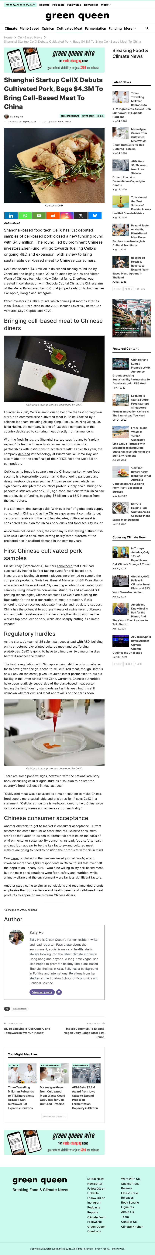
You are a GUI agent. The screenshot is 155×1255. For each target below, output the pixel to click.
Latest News (95, 1179)
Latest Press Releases (129, 1195)
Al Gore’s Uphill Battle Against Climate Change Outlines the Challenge (131, 644)
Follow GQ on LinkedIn (96, 1191)
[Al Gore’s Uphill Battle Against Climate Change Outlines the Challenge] (120, 641)
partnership (79, 674)
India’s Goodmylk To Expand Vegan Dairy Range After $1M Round (84, 1033)
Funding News (80, 1065)
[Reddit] (53, 215)
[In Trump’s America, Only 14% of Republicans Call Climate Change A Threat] (120, 553)
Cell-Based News (70, 116)
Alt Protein (88, 116)
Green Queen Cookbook (96, 1229)
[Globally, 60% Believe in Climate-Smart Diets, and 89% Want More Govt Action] (120, 581)
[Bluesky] (95, 215)
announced (65, 566)
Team (125, 1217)
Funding (115, 28)
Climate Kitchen (132, 1226)
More (104, 4)
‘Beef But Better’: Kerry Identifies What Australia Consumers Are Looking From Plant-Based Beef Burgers (131, 479)
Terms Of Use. (117, 1248)
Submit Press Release (130, 1186)
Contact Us (129, 1222)
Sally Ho (36, 932)
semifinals (39, 459)
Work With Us (130, 1179)
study (20, 885)
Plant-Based (29, 28)
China (100, 116)
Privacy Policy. (102, 1248)
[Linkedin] (11, 215)
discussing (19, 781)
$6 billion (59, 496)
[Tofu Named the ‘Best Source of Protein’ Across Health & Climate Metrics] (120, 201)
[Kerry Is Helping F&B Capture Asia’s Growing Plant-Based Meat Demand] (120, 508)
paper (15, 858)
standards (46, 688)
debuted (24, 454)
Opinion (48, 28)
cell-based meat (19, 1008)
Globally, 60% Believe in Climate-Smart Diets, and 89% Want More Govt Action (131, 584)
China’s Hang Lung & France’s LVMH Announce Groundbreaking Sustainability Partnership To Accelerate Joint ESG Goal (131, 371)
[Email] (39, 215)
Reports (44, 4)
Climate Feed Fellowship (96, 1219)
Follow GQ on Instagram (96, 1200)
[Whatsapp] (25, 215)
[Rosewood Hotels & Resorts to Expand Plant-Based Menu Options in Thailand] (120, 262)
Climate (11, 28)
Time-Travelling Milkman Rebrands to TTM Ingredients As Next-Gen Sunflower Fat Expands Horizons (131, 104)
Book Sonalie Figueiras (130, 1205)
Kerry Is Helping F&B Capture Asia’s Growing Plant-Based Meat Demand (131, 511)
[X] (81, 215)
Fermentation (95, 28)
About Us (127, 1212)
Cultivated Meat (69, 28)
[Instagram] (67, 215)
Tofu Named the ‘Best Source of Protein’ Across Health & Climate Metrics (131, 205)
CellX (7, 269)
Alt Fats (13, 1065)
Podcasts (58, 4)
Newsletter (91, 4)
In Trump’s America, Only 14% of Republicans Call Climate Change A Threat (131, 556)
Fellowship (74, 4)
